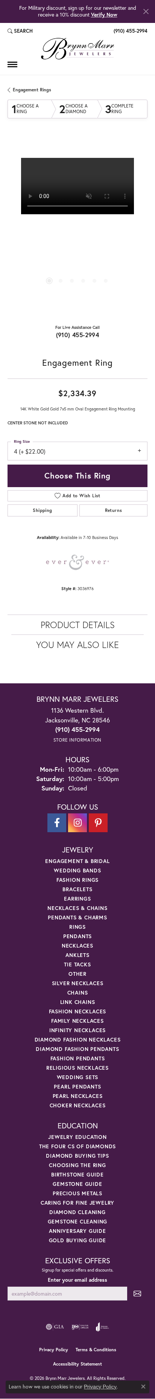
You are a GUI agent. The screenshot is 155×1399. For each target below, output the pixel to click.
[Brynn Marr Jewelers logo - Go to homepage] (77, 49)
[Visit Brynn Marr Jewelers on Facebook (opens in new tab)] (56, 822)
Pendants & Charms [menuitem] (77, 917)
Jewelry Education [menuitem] (77, 1136)
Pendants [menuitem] (77, 936)
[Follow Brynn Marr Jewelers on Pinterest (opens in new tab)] (98, 822)
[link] (129, 31)
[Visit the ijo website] (79, 1326)
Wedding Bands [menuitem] (77, 870)
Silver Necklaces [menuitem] (77, 983)
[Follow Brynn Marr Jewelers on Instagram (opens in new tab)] (77, 822)
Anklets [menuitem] (77, 954)
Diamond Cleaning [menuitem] (77, 1212)
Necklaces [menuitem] (77, 945)
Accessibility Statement (77, 1364)
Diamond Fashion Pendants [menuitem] (77, 1048)
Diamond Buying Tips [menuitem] (77, 1155)
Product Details (78, 625)
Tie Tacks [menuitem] (77, 964)
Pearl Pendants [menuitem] (77, 1086)
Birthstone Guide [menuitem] (77, 1174)
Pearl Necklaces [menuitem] (78, 1095)
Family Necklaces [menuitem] (77, 1020)
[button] (20, 31)
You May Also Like (77, 645)
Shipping (42, 510)
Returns (113, 510)
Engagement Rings (32, 89)
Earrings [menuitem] (77, 898)
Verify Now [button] (104, 14)
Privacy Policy (53, 1349)
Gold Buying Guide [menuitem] (77, 1240)
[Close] (145, 11)
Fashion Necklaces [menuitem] (77, 1011)
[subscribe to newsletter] (137, 1294)
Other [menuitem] (77, 973)
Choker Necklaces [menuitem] (78, 1105)
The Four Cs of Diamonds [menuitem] (77, 1146)
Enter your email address (77, 1279)
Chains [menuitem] (77, 992)
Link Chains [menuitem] (77, 1001)
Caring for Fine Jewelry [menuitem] (77, 1202)
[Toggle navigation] (12, 64)
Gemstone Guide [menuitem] (77, 1183)
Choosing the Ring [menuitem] (77, 1165)
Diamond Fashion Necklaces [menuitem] (78, 1039)
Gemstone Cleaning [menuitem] (78, 1221)
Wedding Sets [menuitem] (78, 1077)
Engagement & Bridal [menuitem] (77, 861)
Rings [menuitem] (77, 926)
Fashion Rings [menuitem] (77, 879)
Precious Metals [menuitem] (77, 1193)
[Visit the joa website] (102, 1326)
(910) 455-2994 (77, 335)
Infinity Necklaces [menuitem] (77, 1030)
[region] (77, 228)
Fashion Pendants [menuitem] (77, 1058)
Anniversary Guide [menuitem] (77, 1230)
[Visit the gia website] (55, 1326)
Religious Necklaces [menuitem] (77, 1067)
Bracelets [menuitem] (77, 889)
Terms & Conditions (96, 1349)
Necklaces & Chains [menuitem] (77, 907)
